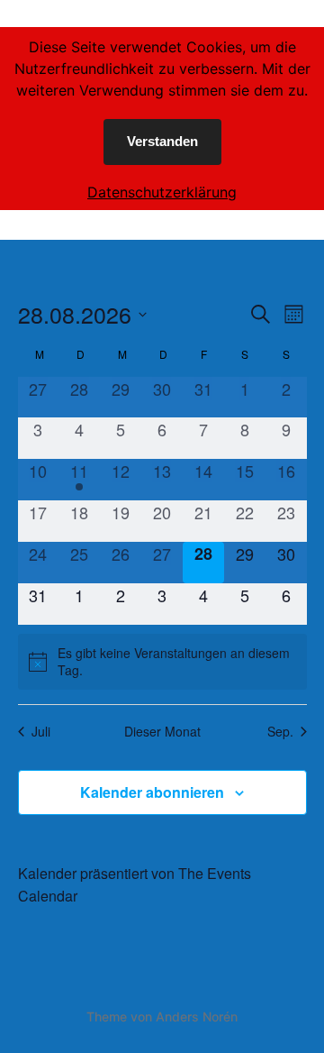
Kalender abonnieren (152, 792)
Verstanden (162, 141)
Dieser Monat (162, 731)
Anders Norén (197, 1016)
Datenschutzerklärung (162, 192)
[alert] (162, 662)
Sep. (280, 731)
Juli (41, 731)
